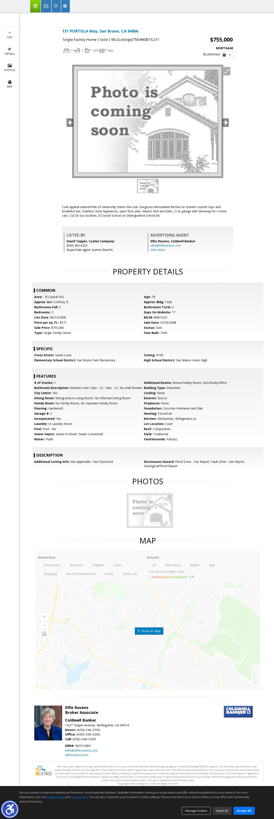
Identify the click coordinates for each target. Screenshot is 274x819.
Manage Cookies (196, 811)
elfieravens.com (76, 755)
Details (10, 54)
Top (9, 37)
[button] (9, 809)
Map (9, 86)
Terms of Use (79, 797)
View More (157, 250)
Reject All (222, 811)
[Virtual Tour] (65, 6)
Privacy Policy (55, 797)
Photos (9, 70)
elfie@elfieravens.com (165, 245)
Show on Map (150, 631)
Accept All (244, 811)
